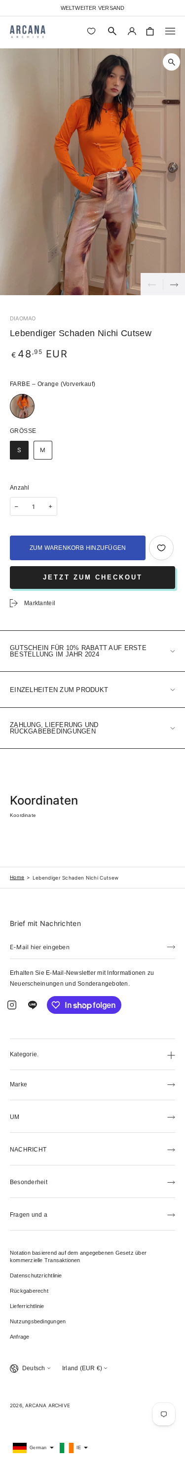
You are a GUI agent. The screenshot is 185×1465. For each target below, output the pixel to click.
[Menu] (170, 31)
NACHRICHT (28, 1149)
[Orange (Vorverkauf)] (22, 406)
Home (17, 877)
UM (14, 1117)
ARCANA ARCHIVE (47, 1405)
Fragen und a (28, 1214)
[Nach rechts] (174, 284)
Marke (18, 1084)
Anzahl (20, 487)
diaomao (23, 318)
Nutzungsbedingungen (38, 1321)
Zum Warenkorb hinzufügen (78, 547)
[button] (112, 31)
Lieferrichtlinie (27, 1306)
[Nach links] (152, 284)
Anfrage (20, 1337)
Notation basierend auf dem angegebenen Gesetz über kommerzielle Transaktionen (78, 1256)
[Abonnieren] (171, 946)
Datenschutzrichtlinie (36, 1275)
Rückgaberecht (29, 1291)
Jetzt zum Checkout (93, 577)
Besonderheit (28, 1182)
